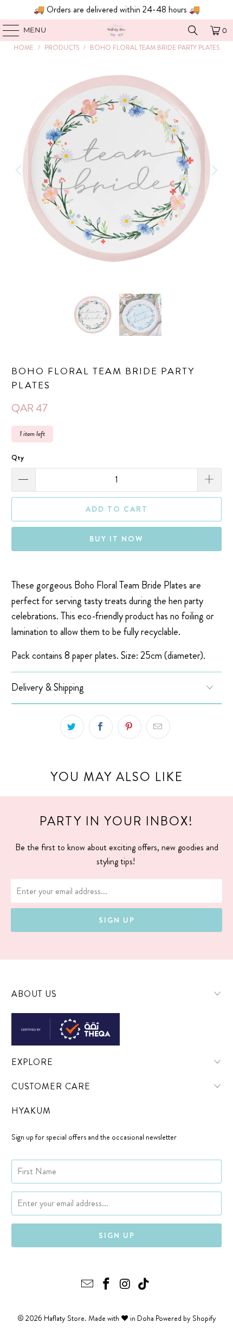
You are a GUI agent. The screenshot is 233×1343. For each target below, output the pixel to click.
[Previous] (19, 170)
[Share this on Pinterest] (129, 727)
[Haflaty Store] (117, 30)
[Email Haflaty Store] (88, 1285)
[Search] (193, 30)
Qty (17, 457)
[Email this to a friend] (158, 727)
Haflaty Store (64, 1318)
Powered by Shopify (186, 1318)
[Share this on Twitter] (72, 727)
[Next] (213, 170)
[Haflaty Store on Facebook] (107, 1285)
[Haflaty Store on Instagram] (126, 1285)
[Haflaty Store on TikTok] (144, 1285)
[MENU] (5, 30)
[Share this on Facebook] (101, 727)
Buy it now (116, 538)
